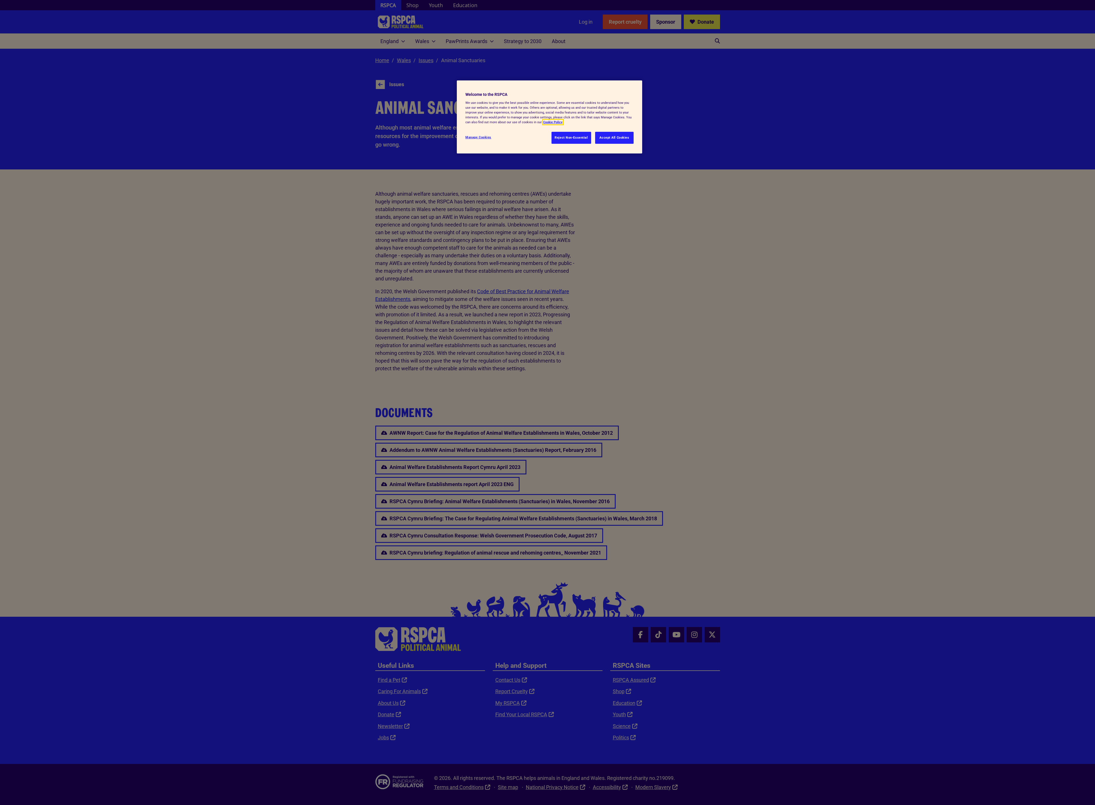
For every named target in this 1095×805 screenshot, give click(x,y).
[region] (549, 116)
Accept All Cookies (614, 137)
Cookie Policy (553, 122)
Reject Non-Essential (571, 137)
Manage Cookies (478, 137)
